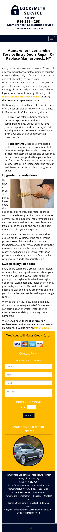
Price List (33, 503)
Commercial (39, 492)
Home (14, 492)
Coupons (37, 496)
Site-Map (44, 503)
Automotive (11, 496)
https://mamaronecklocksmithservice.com (28, 485)
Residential (25, 492)
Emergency (25, 496)
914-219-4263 (28, 21)
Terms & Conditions (17, 503)
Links (28, 506)
